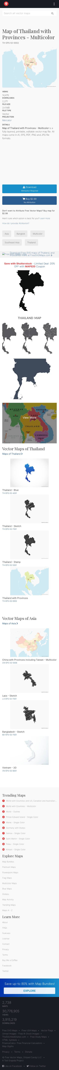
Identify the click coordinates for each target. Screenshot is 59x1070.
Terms (5, 955)
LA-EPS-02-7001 (9, 699)
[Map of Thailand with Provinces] (29, 581)
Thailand (31, 242)
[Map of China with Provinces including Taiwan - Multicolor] (29, 642)
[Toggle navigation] (53, 4)
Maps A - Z (7, 910)
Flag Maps (7, 878)
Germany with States (15, 828)
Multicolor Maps (9, 883)
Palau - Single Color (14, 844)
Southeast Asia (12, 242)
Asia (7, 233)
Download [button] (29, 189)
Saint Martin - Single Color (17, 838)
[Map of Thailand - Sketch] (29, 509)
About (5, 922)
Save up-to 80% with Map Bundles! (30, 987)
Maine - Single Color (15, 822)
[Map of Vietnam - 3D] (29, 750)
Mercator (7, 120)
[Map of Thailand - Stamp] (29, 544)
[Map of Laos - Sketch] (29, 678)
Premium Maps (9, 867)
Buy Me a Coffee (10, 960)
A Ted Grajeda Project (13, 1060)
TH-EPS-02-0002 (9, 601)
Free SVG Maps (9, 1030)
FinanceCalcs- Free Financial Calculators (22, 1043)
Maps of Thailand (11, 453)
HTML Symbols (9, 1040)
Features (6, 933)
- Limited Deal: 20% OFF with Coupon (29, 265)
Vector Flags (47, 1030)
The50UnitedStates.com (14, 1036)
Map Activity (8, 899)
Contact (6, 944)
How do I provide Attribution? (15, 223)
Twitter (5, 971)
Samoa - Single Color (15, 833)
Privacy (5, 949)
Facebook (6, 965)
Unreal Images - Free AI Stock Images (20, 1033)
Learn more (45, 218)
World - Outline (12, 811)
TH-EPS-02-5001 (9, 565)
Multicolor (37, 233)
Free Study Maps (38, 1036)
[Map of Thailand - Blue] (29, 473)
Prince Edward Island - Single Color (21, 817)
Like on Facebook (13, 1066)
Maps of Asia (9, 623)
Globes (5, 894)
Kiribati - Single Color (15, 849)
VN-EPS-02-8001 (9, 771)
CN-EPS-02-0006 (9, 663)
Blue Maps (7, 888)
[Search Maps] (52, 13)
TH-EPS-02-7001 (9, 529)
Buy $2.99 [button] (30, 200)
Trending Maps (9, 905)
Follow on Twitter (37, 1066)
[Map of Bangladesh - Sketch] (29, 714)
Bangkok (21, 233)
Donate (28, 1051)
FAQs (4, 928)
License (5, 938)
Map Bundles (8, 861)
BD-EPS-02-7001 (9, 735)
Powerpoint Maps (10, 872)
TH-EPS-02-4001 (9, 493)
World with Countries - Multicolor (20, 806)
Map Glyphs (8, 1046)
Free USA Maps (29, 1030)
